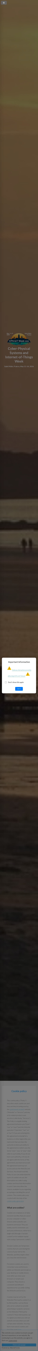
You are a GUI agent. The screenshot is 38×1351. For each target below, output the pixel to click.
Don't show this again (16, 682)
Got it (19, 689)
